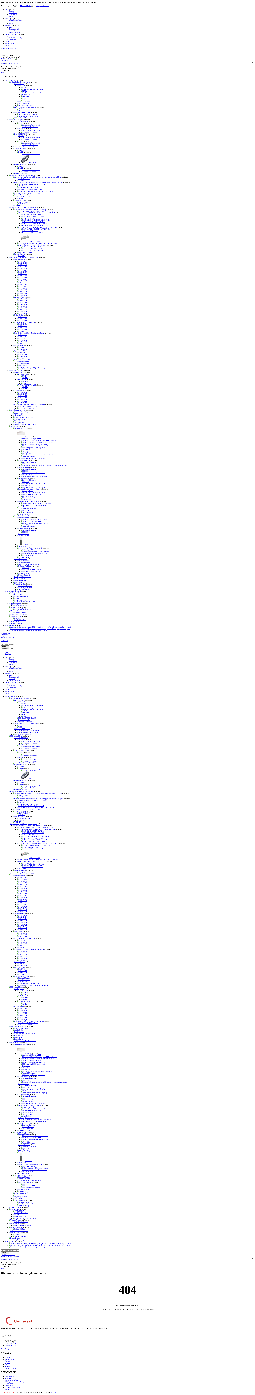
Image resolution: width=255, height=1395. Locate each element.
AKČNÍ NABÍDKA (7, 637)
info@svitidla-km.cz (42, 6)
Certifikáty (12, 31)
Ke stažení (8, 1366)
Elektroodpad (13, 40)
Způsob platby (9, 1384)
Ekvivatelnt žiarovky (15, 38)
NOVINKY (4, 641)
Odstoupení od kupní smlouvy (14, 1382)
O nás (6, 1364)
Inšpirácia (12, 23)
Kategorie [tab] (8, 654)
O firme (11, 11)
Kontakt (7, 1389)
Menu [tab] (6, 652)
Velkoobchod (13, 13)
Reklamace (8, 1378)
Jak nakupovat (9, 1385)
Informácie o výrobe (15, 20)
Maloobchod (13, 14)
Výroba (7, 1363)
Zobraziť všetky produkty (127, 1313)
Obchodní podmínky (11, 1380)
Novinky (7, 1361)
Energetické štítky (14, 29)
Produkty (8, 1357)
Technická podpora (11, 1368)
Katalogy (12, 27)
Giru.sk (53, 1392)
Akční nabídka (9, 1359)
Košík (3, 72)
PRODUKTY (5, 634)
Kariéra (11, 16)
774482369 (25, 6)
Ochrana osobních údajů (12, 1387)
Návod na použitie (14, 32)
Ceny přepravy (9, 1376)
